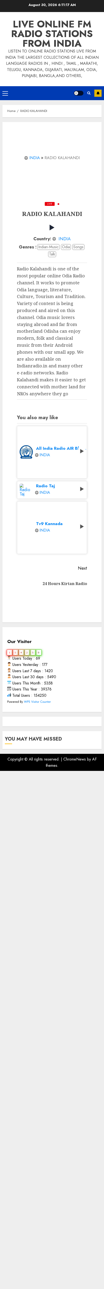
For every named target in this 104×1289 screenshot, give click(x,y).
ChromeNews (74, 759)
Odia (66, 247)
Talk (52, 254)
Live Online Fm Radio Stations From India (52, 33)
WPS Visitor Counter (37, 701)
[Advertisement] (52, 1000)
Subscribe (98, 93)
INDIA (34, 158)
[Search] (89, 93)
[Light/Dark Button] (78, 93)
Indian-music (48, 247)
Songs (78, 247)
